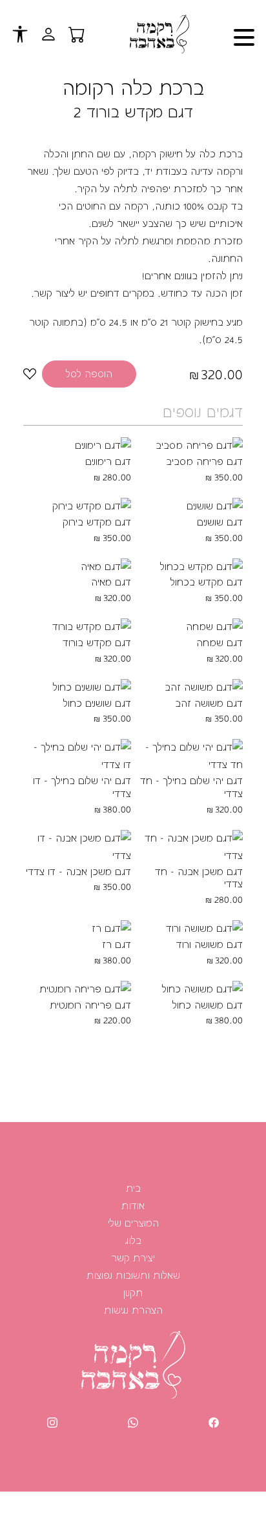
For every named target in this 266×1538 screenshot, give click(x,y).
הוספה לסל (89, 374)
